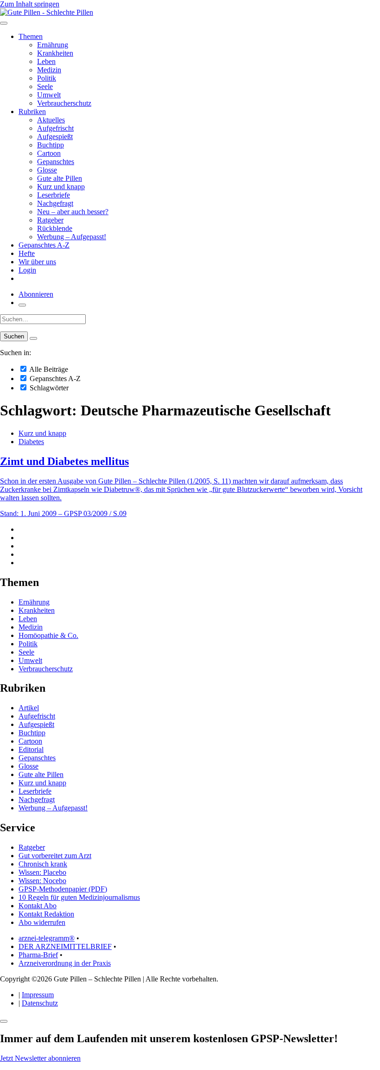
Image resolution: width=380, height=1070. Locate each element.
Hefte (27, 253)
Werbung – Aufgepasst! (71, 237)
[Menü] (3, 23)
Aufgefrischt (55, 128)
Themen (31, 36)
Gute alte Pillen (59, 178)
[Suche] (22, 305)
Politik (46, 78)
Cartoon (49, 153)
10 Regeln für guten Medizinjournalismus (79, 897)
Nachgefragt (55, 203)
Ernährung (52, 45)
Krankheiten (55, 53)
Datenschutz (40, 1003)
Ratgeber (50, 220)
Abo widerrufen (42, 922)
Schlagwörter (48, 388)
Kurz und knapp (61, 187)
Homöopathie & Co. (48, 635)
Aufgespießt (55, 136)
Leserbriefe (53, 195)
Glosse (47, 170)
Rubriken (32, 111)
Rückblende (54, 228)
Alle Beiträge (48, 369)
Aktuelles (51, 120)
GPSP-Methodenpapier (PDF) (63, 889)
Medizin (49, 70)
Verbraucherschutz (64, 103)
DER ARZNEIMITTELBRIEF (65, 946)
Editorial (31, 749)
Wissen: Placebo (42, 872)
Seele (45, 86)
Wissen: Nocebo (42, 881)
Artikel (29, 708)
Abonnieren (36, 294)
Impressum (38, 995)
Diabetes (31, 442)
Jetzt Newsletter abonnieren (40, 1058)
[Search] (33, 338)
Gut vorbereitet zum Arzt (55, 856)
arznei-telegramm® (47, 938)
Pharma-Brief (38, 955)
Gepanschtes (55, 162)
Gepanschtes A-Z (44, 245)
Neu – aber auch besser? (72, 212)
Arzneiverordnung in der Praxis (65, 963)
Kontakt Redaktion (46, 914)
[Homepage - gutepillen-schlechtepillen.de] (46, 12)
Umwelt (49, 95)
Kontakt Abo (38, 906)
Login (27, 270)
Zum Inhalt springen (29, 4)
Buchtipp (50, 145)
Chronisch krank (43, 864)
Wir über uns (37, 262)
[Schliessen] (3, 1021)
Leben (46, 61)
